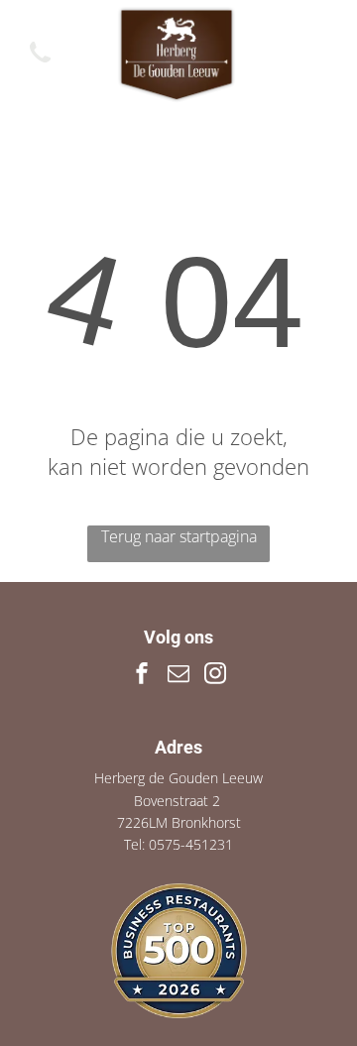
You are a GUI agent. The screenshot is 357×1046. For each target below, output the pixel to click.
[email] (178, 675)
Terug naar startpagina (179, 536)
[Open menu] (318, 54)
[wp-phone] (40, 63)
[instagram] (215, 675)
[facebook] (142, 675)
